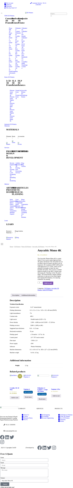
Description (15, 295)
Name (2, 457)
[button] (7, 487)
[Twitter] (12, 437)
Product (2, 478)
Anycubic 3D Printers (38, 246)
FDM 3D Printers (9, 15)
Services (6, 147)
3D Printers (17, 246)
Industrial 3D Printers (10, 124)
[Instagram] (2, 442)
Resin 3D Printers (9, 77)
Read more (28, 397)
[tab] (16, 295)
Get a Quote (28, 392)
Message (2, 468)
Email (2, 462)
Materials (7, 126)
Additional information (28, 295)
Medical (6, 184)
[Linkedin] (7, 437)
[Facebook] (2, 437)
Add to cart (48, 283)
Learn (6, 220)
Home (11, 246)
